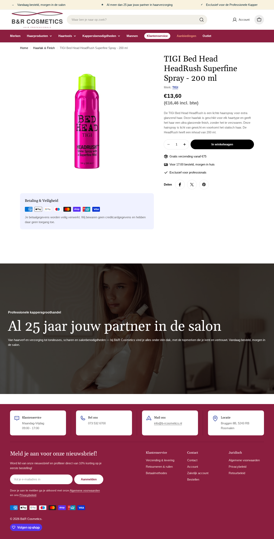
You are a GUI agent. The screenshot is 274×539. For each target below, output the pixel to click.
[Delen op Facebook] (180, 184)
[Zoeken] (201, 19)
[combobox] (137, 19)
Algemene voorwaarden (85, 490)
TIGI (175, 87)
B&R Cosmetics (31, 519)
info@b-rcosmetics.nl (168, 423)
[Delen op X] (192, 184)
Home (24, 48)
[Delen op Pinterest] (204, 184)
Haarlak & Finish (44, 48)
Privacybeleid (27, 495)
